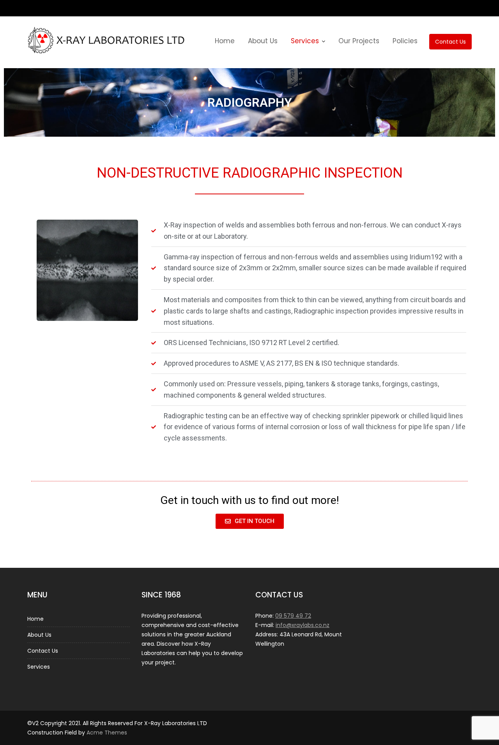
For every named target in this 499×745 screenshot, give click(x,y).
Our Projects (358, 41)
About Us (263, 41)
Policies (405, 41)
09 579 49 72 (293, 616)
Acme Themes (107, 732)
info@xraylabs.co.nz (302, 625)
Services (305, 41)
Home (225, 41)
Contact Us (450, 42)
